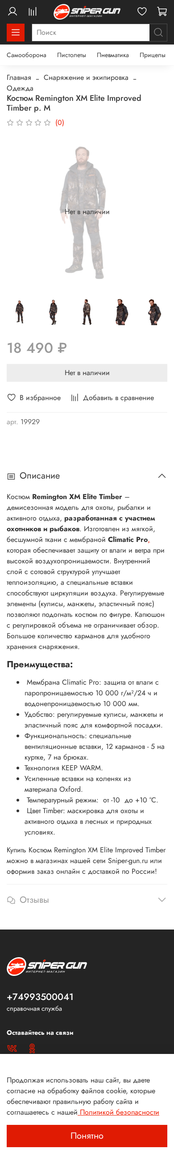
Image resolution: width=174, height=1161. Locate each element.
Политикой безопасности (118, 1112)
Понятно (87, 1135)
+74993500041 (40, 997)
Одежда (20, 88)
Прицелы (153, 54)
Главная (19, 77)
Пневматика (113, 54)
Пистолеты (71, 54)
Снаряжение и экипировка (86, 77)
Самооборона (26, 54)
